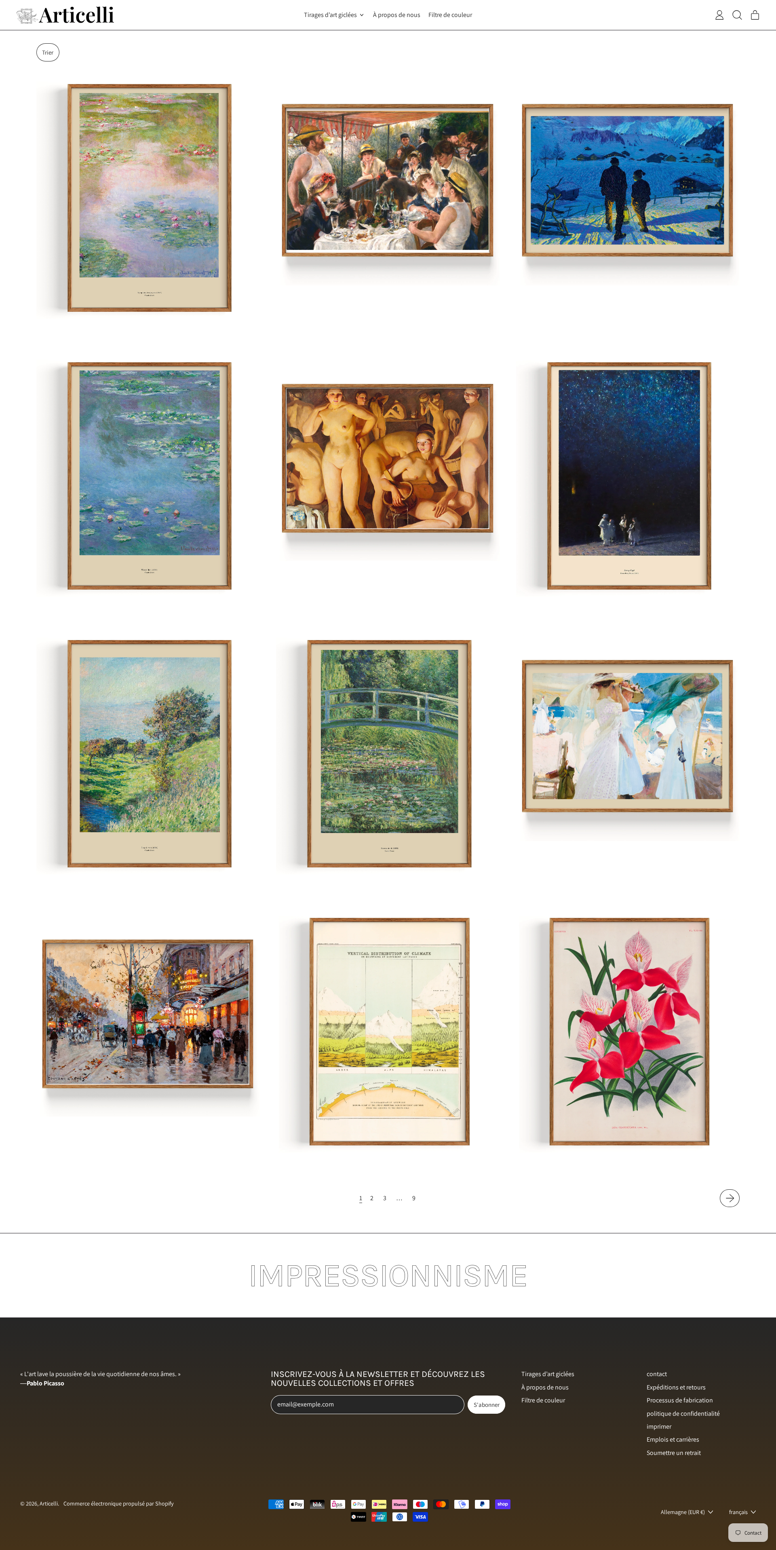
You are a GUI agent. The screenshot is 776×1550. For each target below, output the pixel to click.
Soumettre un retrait (674, 1452)
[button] (47, 52)
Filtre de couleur (450, 15)
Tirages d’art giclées (547, 1374)
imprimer (659, 1426)
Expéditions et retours (676, 1387)
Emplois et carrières (673, 1439)
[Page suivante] (730, 1198)
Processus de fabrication (680, 1400)
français (738, 1512)
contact (657, 1374)
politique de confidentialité (683, 1413)
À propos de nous (396, 15)
